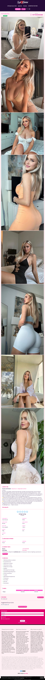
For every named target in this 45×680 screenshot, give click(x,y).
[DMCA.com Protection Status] (23, 671)
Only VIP (4, 617)
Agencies (20, 6)
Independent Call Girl (22, 488)
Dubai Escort (14, 488)
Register (18, 9)
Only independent (6, 618)
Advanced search (23, 622)
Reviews (25, 6)
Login (24, 9)
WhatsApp (24, 550)
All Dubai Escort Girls (12, 6)
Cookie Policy (22, 678)
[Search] (27, 9)
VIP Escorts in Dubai (22, 606)
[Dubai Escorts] (22, 2)
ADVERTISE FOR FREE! (33, 6)
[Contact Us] (29, 9)
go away (26, 673)
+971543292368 (37, 15)
